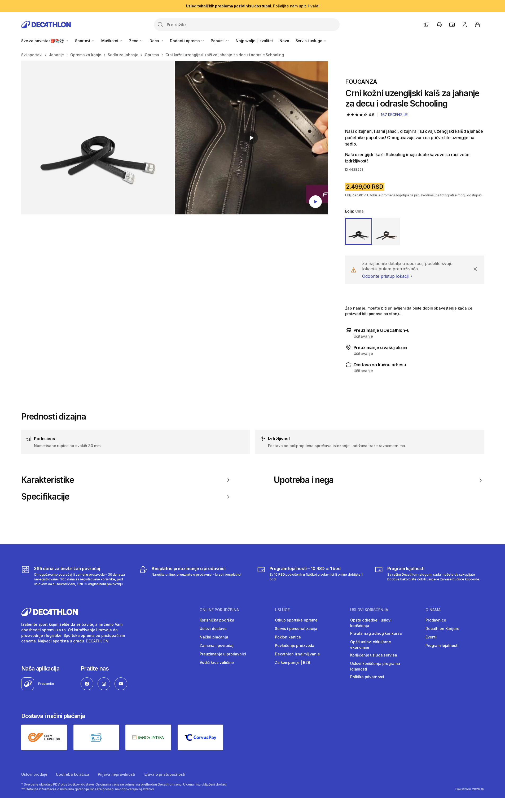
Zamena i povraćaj (217, 645)
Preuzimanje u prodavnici (223, 654)
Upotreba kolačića (72, 774)
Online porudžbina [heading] (219, 610)
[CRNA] (358, 231)
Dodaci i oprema (185, 40)
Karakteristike (47, 480)
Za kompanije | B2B (292, 662)
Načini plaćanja (214, 637)
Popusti (218, 40)
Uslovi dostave (213, 628)
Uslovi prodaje (34, 774)
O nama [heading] (433, 610)
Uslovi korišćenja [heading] (369, 610)
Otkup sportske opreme (296, 620)
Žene (134, 40)
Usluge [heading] (282, 610)
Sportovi (83, 40)
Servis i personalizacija (296, 628)
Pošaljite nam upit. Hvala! (252, 6)
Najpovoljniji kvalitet (254, 40)
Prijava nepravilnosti (116, 774)
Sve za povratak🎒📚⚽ (43, 40)
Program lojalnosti (441, 645)
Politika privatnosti (367, 676)
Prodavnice (435, 620)
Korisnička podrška (217, 620)
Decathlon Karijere (442, 628)
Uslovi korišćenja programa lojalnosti (375, 666)
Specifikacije (45, 497)
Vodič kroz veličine (217, 662)
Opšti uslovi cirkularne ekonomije (370, 645)
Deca (155, 40)
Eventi (431, 637)
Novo (284, 40)
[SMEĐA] (386, 231)
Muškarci (110, 40)
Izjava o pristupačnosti (164, 774)
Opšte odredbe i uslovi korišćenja (371, 623)
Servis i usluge (309, 40)
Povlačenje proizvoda (294, 645)
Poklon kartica (288, 637)
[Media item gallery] (174, 137)
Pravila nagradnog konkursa (376, 633)
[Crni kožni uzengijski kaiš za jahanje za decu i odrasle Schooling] (97, 137)
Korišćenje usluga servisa (373, 655)
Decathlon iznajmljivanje (297, 654)
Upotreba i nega (304, 480)
